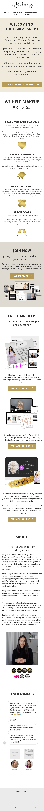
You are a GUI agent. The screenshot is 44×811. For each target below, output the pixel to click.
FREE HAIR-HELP (31, 12)
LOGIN (27, 15)
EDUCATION (17, 12)
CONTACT (18, 15)
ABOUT (6, 12)
